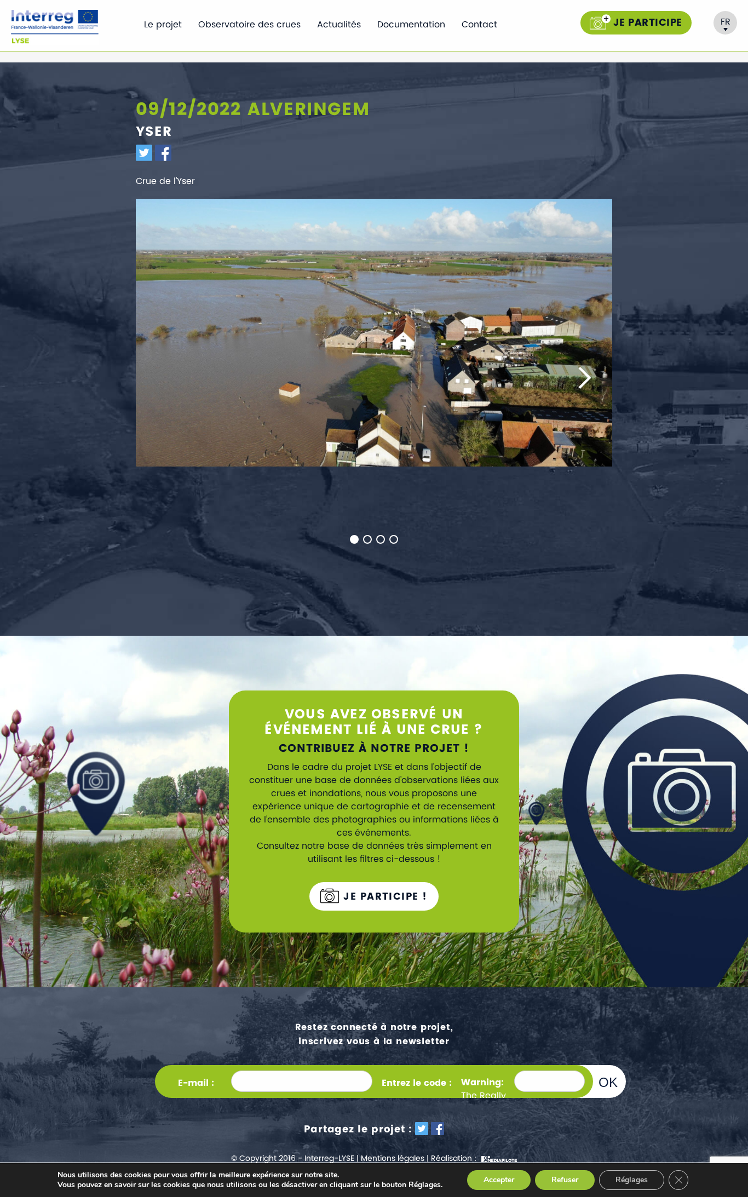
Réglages (631, 1180)
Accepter (499, 1180)
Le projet (163, 25)
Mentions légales (392, 1158)
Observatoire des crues (249, 25)
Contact (479, 25)
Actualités (339, 25)
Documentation (411, 25)
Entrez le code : (417, 1083)
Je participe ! (384, 897)
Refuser (564, 1180)
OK (608, 1082)
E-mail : (196, 1083)
